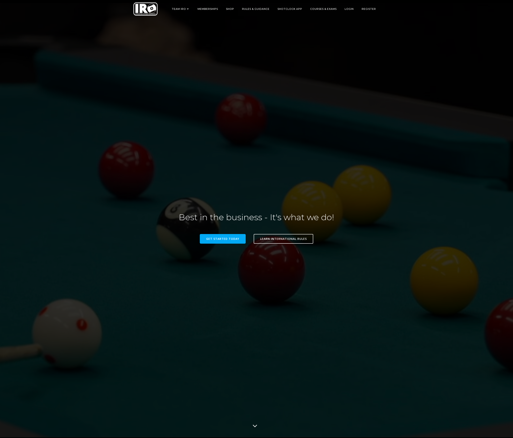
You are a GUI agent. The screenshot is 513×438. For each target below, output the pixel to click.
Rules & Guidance (256, 8)
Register (369, 8)
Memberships (208, 8)
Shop (230, 8)
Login (349, 8)
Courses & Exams (323, 8)
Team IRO (179, 8)
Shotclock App (290, 8)
